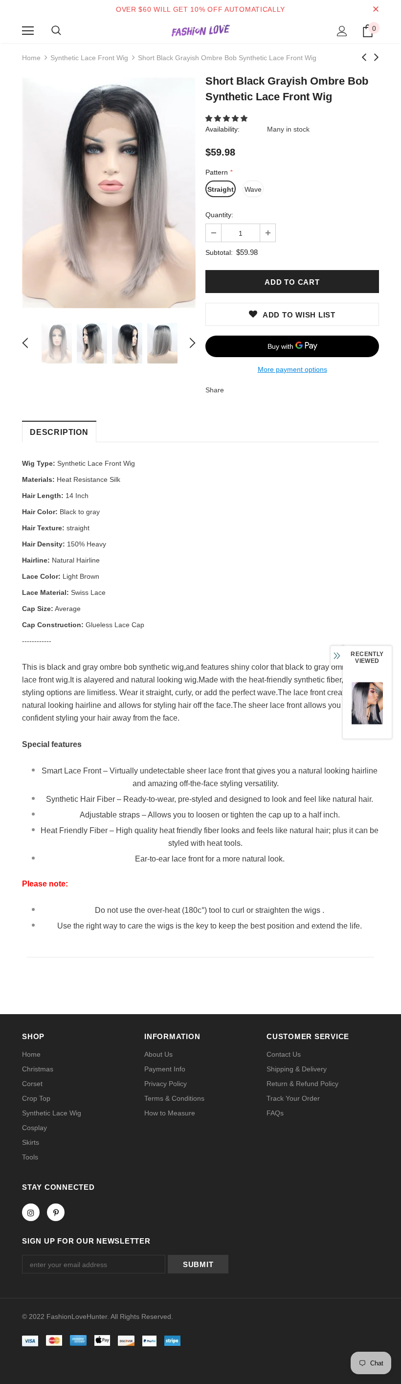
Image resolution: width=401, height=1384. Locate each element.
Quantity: (219, 215)
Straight (220, 189)
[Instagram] (31, 1212)
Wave (253, 189)
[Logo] (200, 30)
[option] (109, 192)
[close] (375, 9)
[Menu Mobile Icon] (28, 31)
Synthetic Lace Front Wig (89, 58)
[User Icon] (342, 31)
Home (31, 58)
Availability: (222, 129)
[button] (227, 118)
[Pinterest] (56, 1212)
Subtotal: (219, 252)
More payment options (292, 369)
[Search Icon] (56, 31)
